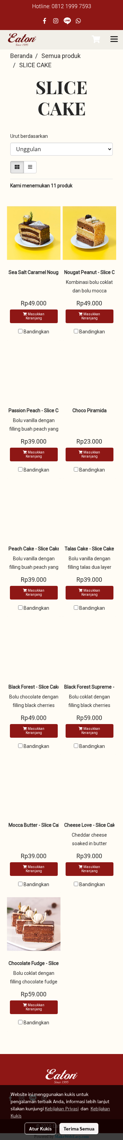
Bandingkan (36, 331)
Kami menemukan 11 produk (41, 185)
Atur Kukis (40, 1128)
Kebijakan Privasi (62, 1108)
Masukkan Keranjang (35, 316)
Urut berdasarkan (30, 136)
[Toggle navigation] (114, 39)
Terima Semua (79, 1128)
